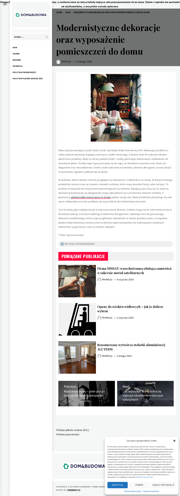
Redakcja (66, 61)
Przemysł (17, 66)
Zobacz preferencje (163, 485)
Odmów (139, 485)
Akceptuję (117, 485)
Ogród (16, 53)
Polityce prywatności (145, 477)
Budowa (17, 60)
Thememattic (73, 490)
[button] (174, 440)
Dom (15, 47)
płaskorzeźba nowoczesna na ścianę (91, 197)
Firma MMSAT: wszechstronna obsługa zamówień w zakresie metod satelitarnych (134, 270)
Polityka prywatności (151, 491)
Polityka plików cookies (133, 491)
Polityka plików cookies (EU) (28, 78)
